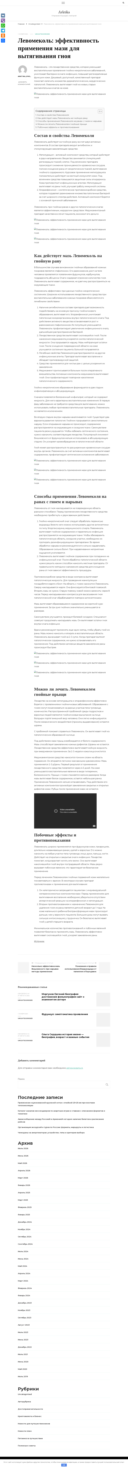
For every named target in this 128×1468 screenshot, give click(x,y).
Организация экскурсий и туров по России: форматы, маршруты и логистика (56, 1127)
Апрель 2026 (24, 1170)
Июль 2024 (23, 1251)
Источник (39, 941)
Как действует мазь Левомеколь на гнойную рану (62, 118)
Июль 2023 (23, 1332)
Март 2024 (23, 1281)
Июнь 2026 (23, 1156)
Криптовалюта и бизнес (30, 1416)
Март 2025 (23, 1200)
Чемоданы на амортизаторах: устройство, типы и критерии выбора (51, 1133)
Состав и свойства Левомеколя (53, 115)
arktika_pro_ (22, 76)
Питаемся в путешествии (30, 1438)
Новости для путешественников (34, 1424)
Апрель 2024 (24, 1273)
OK (64, 1465)
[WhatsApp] (3, 25)
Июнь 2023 (23, 1340)
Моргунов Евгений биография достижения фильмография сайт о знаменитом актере (63, 997)
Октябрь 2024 (24, 1237)
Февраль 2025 (25, 1207)
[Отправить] (3, 40)
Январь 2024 (24, 1295)
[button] (99, 111)
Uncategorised (42, 34)
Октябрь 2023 (24, 1318)
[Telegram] (3, 30)
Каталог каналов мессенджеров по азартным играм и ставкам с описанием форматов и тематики (61, 1112)
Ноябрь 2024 (24, 1229)
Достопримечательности (30, 1409)
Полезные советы (27, 1446)
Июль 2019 (23, 1376)
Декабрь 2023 (25, 1303)
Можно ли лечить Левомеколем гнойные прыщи (62, 124)
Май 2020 (22, 1369)
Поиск (21, 1079)
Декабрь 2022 (25, 1347)
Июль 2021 (23, 1354)
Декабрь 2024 (25, 1222)
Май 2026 (22, 1163)
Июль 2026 (23, 1148)
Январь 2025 (24, 1215)
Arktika (64, 12)
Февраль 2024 (25, 1288)
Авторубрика (24, 1402)
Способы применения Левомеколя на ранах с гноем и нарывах (69, 121)
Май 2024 (22, 1266)
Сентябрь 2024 (25, 1244)
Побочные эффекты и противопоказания (58, 127)
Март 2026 (23, 1178)
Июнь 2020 (23, 1362)
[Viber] (3, 20)
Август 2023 (24, 1325)
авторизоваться (74, 1068)
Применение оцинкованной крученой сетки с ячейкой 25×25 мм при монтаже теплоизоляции (56, 1104)
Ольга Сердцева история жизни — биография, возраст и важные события (65, 1035)
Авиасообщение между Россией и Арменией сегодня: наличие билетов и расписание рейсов (61, 1120)
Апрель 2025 (24, 1192)
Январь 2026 (24, 1185)
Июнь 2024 (23, 1259)
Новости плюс (25, 1431)
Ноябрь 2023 (24, 1310)
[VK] (3, 15)
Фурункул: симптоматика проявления (65, 1014)
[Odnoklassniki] (3, 35)
